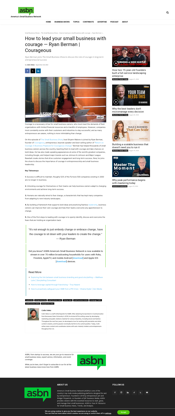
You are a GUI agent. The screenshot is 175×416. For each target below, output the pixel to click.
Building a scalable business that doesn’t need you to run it (130, 146)
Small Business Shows (32, 33)
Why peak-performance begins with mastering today (128, 181)
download (78, 258)
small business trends (81, 300)
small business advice (32, 303)
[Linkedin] (38, 71)
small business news (54, 300)
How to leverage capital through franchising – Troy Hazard (55, 285)
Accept (123, 412)
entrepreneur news (47, 303)
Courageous (39, 143)
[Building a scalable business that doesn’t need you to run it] (131, 130)
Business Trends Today (120, 79)
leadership (93, 205)
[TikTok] (134, 392)
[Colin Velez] (33, 319)
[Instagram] (121, 392)
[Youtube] (147, 392)
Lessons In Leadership (120, 186)
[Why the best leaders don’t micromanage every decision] (131, 95)
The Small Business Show (49, 33)
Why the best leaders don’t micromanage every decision (128, 110)
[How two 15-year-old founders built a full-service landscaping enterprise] (131, 56)
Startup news (68, 300)
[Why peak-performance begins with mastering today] (131, 166)
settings (108, 413)
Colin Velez (31, 65)
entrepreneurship (40, 300)
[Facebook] (27, 71)
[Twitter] (32, 71)
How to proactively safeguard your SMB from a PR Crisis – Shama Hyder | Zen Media (66, 289)
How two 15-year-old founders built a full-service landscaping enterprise (129, 73)
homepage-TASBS (95, 300)
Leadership (29, 300)
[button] (167, 12)
